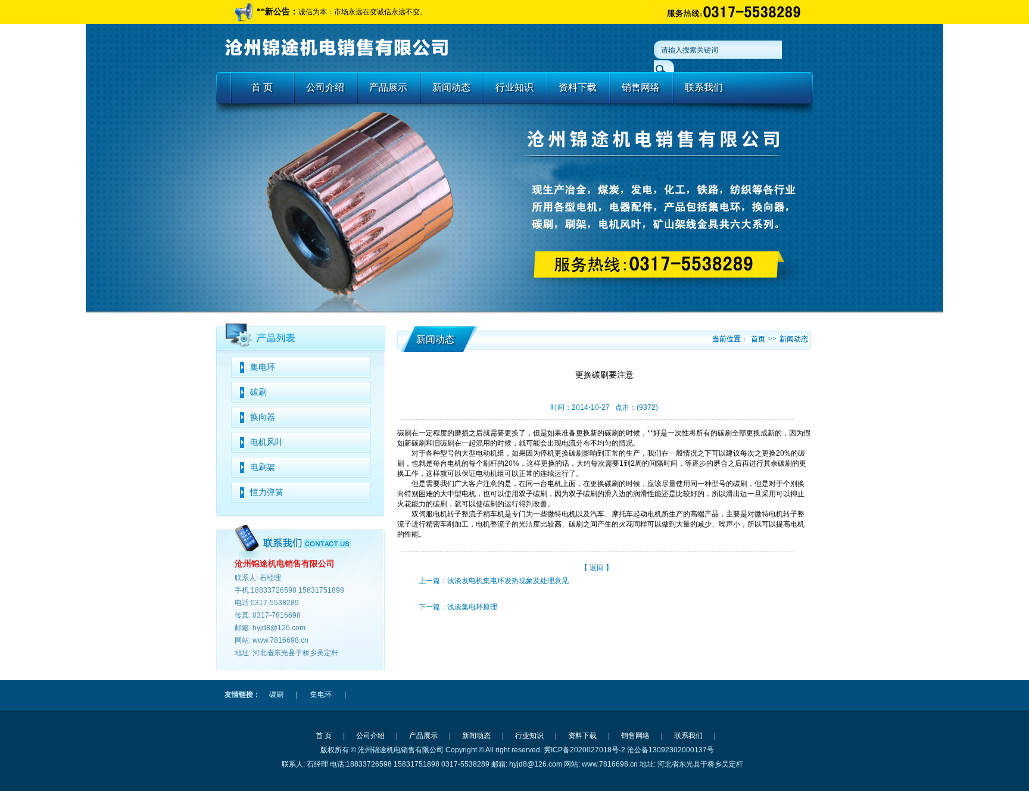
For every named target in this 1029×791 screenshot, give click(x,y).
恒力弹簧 (266, 492)
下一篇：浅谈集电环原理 (458, 607)
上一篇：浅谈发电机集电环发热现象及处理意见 (494, 581)
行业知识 (514, 87)
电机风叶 (266, 442)
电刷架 (262, 467)
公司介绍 (325, 87)
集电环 (262, 367)
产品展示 (388, 87)
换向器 (262, 417)
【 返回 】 (597, 567)
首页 (758, 339)
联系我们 (704, 87)
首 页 (262, 87)
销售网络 (641, 87)
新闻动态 (451, 87)
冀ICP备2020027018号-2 (584, 750)
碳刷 (258, 392)
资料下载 (578, 87)
